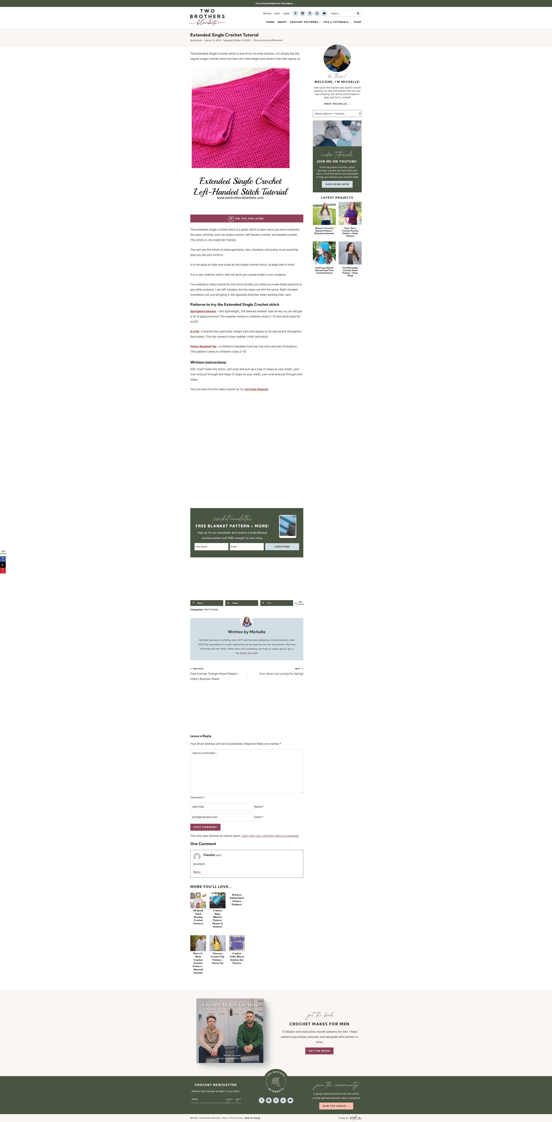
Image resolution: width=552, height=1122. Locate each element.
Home (270, 22)
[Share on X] (3, 565)
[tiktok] (317, 13)
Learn (277, 13)
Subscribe (282, 546)
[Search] (358, 113)
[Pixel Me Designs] (355, 1118)
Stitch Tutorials (211, 609)
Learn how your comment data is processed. (270, 836)
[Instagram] (302, 13)
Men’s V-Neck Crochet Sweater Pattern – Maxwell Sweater (198, 963)
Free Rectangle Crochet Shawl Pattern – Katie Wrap (350, 271)
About (282, 22)
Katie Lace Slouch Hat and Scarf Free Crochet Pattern (324, 270)
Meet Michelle (335, 103)
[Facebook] (295, 13)
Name (259, 806)
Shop (358, 22)
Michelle (197, 40)
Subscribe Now (337, 184)
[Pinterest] (310, 13)
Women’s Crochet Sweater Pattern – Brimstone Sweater (324, 231)
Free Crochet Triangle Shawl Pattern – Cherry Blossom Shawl (214, 674)
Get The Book (319, 1050)
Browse (267, 13)
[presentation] (198, 900)
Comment (197, 797)
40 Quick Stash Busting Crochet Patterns (198, 917)
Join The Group (335, 1106)
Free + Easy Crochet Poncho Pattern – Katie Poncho (350, 232)
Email (258, 817)
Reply (197, 872)
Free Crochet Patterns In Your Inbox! (274, 3)
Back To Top (251, 1118)
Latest (286, 13)
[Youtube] (324, 13)
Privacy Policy (236, 1118)
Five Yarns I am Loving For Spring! (281, 671)
